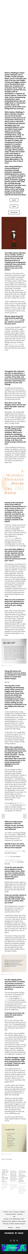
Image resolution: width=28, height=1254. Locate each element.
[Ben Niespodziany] (14, 1240)
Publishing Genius (22, 1190)
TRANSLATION (14, 212)
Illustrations (21, 1193)
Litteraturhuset (9, 538)
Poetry (3, 1186)
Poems (3, 1187)
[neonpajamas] (8, 3)
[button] (14, 360)
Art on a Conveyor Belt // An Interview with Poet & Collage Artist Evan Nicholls (14, 1175)
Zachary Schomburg (14, 344)
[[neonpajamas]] (17, 1240)
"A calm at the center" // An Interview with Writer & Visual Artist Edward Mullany (22, 1176)
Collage (14, 1186)
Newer (10, 1227)
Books (22, 1187)
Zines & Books (17, 1214)
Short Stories (21, 1191)
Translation (6, 1221)
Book (6, 1186)
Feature (7, 1184)
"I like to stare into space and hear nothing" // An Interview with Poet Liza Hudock (5, 1175)
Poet (22, 1219)
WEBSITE (14, 200)
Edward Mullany (22, 1188)
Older (18, 1227)
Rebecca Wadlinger (19, 1221)
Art (25, 1191)
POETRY (14, 206)
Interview (4, 1184)
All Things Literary (17, 1212)
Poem (11, 1187)
